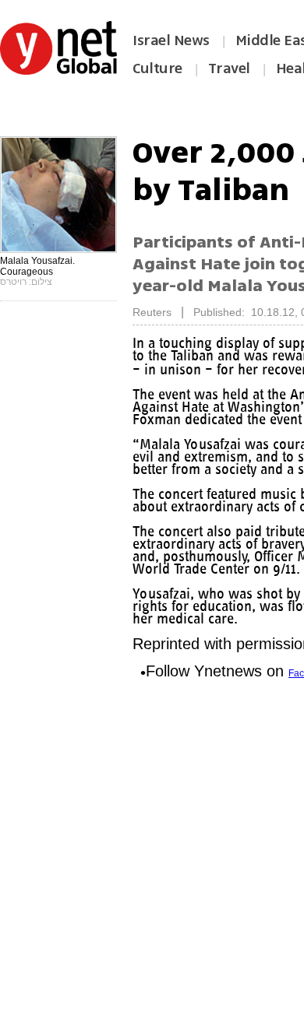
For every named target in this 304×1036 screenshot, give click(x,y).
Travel (229, 68)
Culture (157, 68)
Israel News (171, 40)
